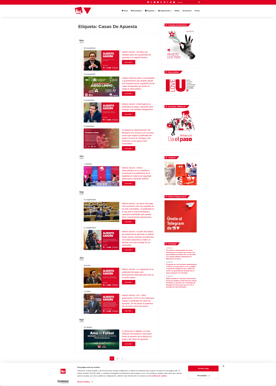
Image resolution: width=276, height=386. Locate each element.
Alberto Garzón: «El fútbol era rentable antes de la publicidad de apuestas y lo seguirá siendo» (136, 54)
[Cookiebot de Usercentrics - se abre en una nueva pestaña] (63, 381)
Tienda (197, 11)
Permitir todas (203, 368)
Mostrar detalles (83, 382)
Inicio (125, 11)
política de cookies (159, 376)
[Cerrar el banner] (223, 366)
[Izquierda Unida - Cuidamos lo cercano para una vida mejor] (83, 11)
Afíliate (177, 11)
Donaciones (187, 11)
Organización (165, 11)
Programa (150, 11)
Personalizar (202, 375)
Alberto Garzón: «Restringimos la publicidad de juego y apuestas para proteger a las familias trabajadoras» (137, 107)
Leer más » (129, 62)
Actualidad (137, 11)
